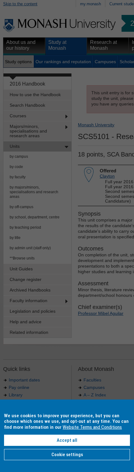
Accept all (67, 440)
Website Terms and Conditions (92, 427)
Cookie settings (67, 454)
